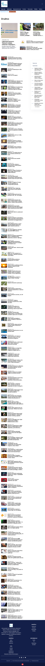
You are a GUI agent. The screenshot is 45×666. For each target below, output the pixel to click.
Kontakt (34, 644)
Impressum (8, 660)
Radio (34, 640)
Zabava (11, 641)
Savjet (11, 649)
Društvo (24, 9)
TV (34, 641)
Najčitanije (9, 9)
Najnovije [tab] (35, 63)
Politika (35, 9)
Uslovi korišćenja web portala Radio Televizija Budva (20, 660)
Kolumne (11, 643)
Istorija (11, 648)
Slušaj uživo (13, 11)
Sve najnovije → (37, 106)
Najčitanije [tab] (35, 65)
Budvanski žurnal (17, 9)
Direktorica (11, 651)
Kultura (40, 9)
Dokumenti (11, 652)
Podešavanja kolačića (35, 660)
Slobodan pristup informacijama (11, 654)
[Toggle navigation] (42, 4)
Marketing (34, 643)
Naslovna (34, 626)
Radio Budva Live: (4, 11)
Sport (11, 640)
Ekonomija (30, 9)
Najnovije (3, 9)
